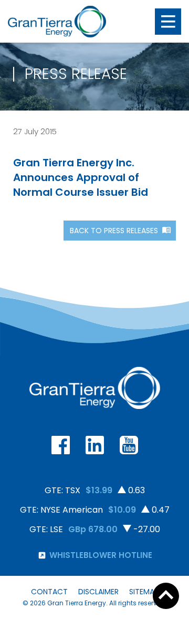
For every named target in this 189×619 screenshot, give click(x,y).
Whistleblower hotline (100, 555)
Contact (49, 591)
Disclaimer (98, 591)
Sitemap (144, 591)
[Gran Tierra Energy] (57, 21)
